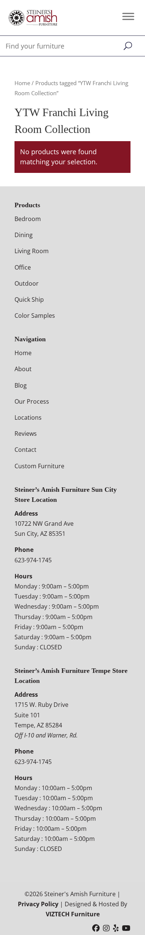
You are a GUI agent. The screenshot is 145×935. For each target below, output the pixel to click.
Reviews (25, 433)
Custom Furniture (39, 466)
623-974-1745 (33, 560)
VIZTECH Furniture (73, 914)
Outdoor (26, 283)
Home (22, 83)
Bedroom (27, 219)
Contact (25, 449)
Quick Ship (29, 299)
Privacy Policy (38, 904)
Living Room (31, 251)
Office (22, 267)
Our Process (31, 401)
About (23, 369)
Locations (28, 417)
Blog (20, 385)
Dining (23, 235)
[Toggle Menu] (128, 16)
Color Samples (34, 315)
